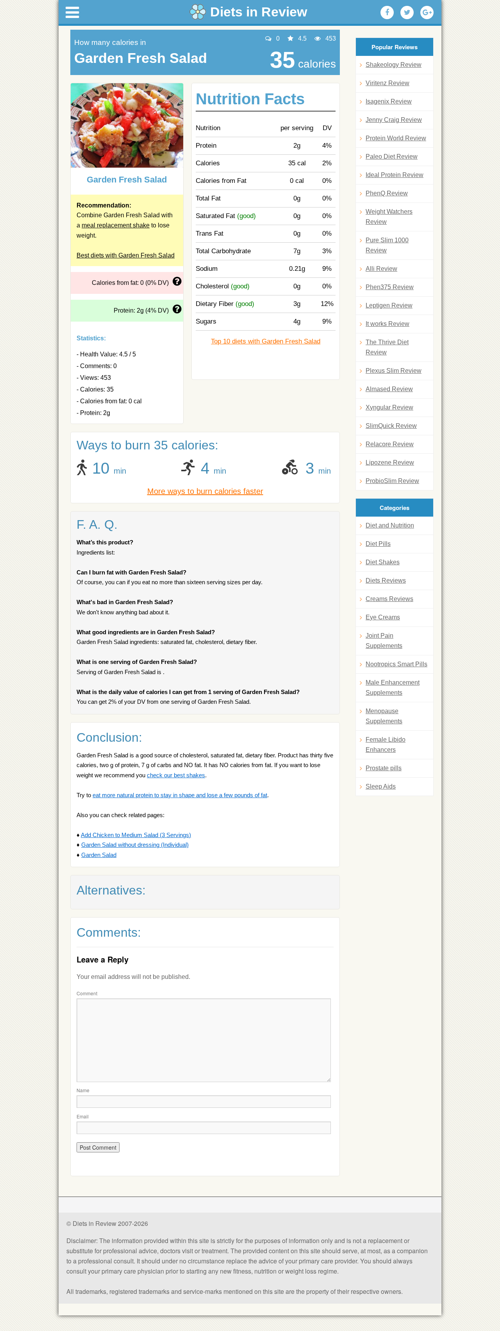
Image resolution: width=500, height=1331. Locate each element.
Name (83, 1090)
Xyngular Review (389, 407)
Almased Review (389, 389)
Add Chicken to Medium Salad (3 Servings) (136, 835)
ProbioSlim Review (392, 481)
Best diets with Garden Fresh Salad (126, 255)
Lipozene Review (390, 462)
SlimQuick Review (391, 425)
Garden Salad (98, 855)
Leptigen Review (389, 305)
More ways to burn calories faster (205, 491)
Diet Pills (378, 543)
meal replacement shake (116, 225)
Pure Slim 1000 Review (387, 245)
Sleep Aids (381, 786)
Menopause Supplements (384, 716)
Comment (87, 993)
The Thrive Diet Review (387, 347)
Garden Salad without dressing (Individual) (135, 844)
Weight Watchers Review (389, 216)
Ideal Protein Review (394, 175)
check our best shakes (176, 775)
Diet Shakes (383, 562)
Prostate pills (384, 768)
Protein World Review (396, 138)
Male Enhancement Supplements (393, 687)
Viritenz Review (387, 83)
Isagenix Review (389, 101)
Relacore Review (390, 444)
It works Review (387, 323)
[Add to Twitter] (407, 12)
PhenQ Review (387, 193)
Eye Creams (383, 617)
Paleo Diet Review (392, 156)
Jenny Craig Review (394, 119)
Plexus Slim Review (393, 370)
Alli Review (381, 268)
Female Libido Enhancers (385, 744)
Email (83, 1116)
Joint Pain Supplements (384, 640)
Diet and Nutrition (390, 525)
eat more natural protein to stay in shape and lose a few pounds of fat (180, 795)
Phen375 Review (390, 287)
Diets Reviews (386, 580)
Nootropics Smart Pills (396, 664)
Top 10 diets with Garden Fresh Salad (265, 341)
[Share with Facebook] (387, 12)
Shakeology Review (393, 64)
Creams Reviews (389, 599)
